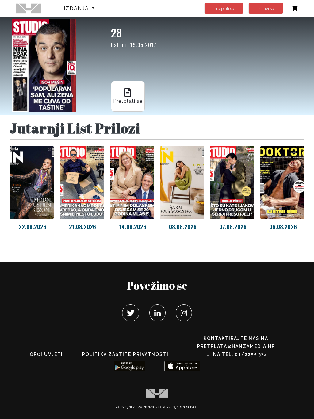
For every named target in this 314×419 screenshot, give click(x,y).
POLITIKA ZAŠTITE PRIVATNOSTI (125, 354)
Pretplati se (224, 8)
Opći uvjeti (46, 354)
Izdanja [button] (77, 8)
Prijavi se (266, 8)
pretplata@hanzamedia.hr (236, 346)
